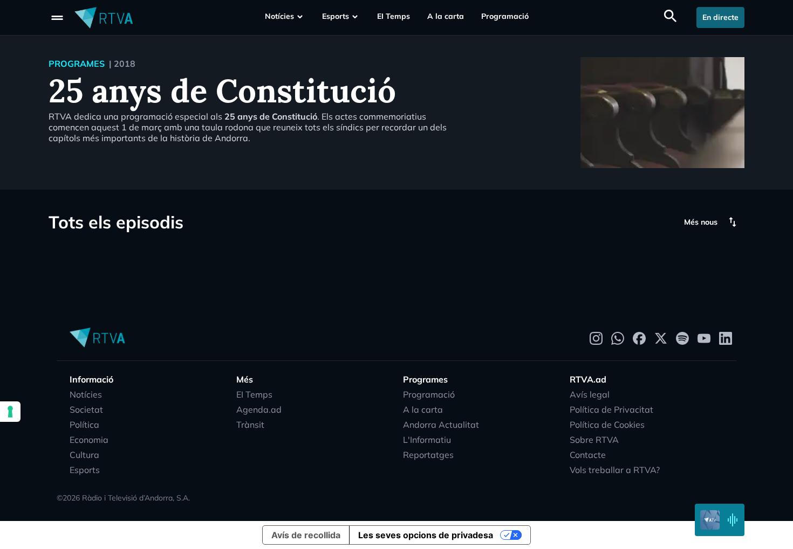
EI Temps (393, 16)
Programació (505, 16)
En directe (720, 17)
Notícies (279, 16)
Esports (335, 16)
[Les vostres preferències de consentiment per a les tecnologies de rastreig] (10, 411)
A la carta (445, 16)
